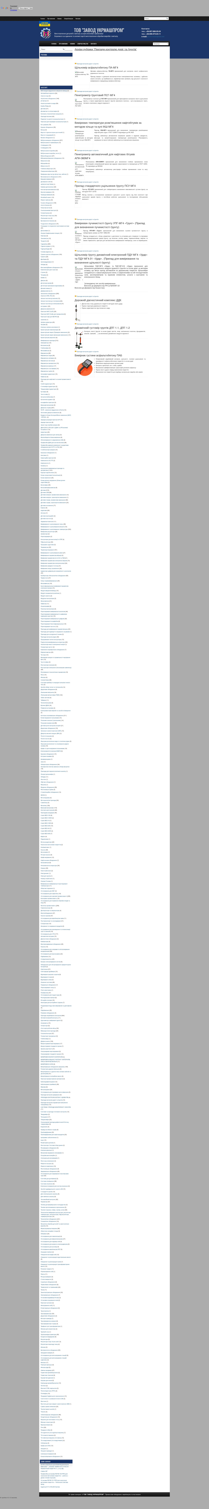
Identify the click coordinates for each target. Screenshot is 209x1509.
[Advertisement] (57, 70)
